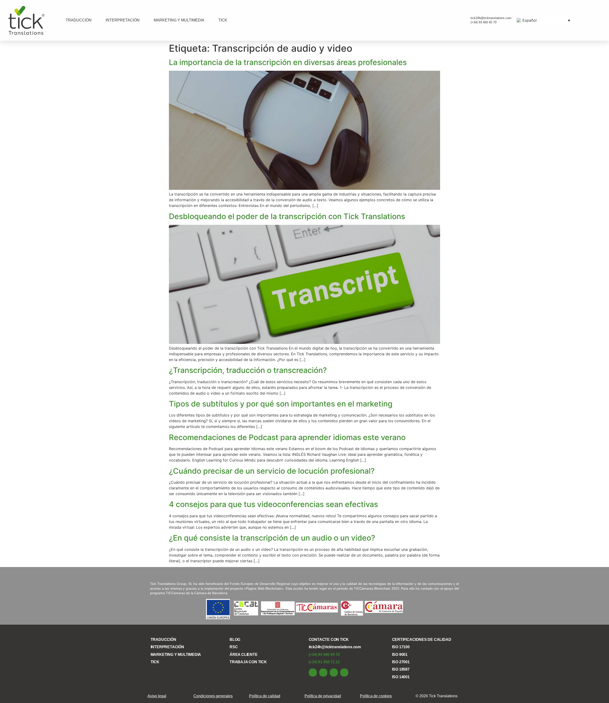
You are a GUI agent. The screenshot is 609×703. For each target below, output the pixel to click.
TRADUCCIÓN (79, 20)
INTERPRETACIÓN (123, 20)
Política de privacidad (322, 696)
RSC (234, 647)
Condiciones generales (213, 696)
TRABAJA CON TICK (248, 662)
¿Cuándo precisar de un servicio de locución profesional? (272, 471)
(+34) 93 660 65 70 (324, 655)
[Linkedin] (313, 672)
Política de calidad (264, 696)
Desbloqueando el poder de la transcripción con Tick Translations (287, 216)
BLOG (235, 640)
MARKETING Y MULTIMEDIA (179, 20)
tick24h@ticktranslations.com (335, 647)
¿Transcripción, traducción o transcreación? (248, 370)
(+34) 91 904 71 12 (324, 662)
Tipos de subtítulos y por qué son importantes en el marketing (281, 403)
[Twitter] (334, 672)
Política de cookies (376, 696)
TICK (222, 20)
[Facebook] (323, 672)
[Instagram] (344, 672)
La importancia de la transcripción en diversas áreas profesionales (288, 62)
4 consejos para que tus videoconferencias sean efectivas (273, 504)
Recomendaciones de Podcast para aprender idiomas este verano (287, 437)
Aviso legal (156, 696)
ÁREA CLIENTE (244, 655)
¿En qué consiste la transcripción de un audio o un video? (272, 537)
